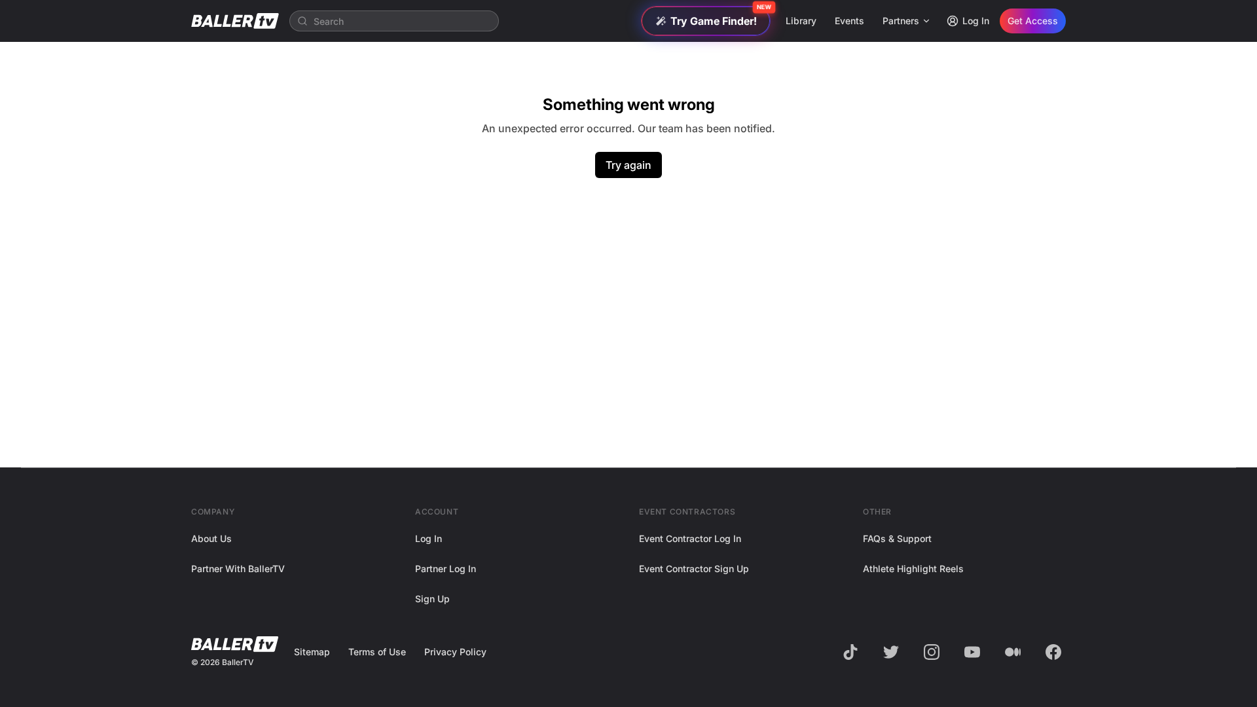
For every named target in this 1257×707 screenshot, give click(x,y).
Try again (628, 165)
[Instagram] (931, 652)
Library (801, 20)
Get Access (1033, 20)
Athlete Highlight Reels (913, 568)
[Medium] (1012, 652)
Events (849, 20)
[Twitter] (891, 652)
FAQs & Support (897, 538)
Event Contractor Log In (690, 538)
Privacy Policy (455, 651)
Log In (975, 20)
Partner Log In (445, 568)
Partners (901, 20)
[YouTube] (972, 652)
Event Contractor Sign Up (694, 568)
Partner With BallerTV (238, 568)
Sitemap (312, 651)
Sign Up (432, 598)
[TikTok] (850, 652)
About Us (211, 538)
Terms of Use (377, 651)
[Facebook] (1053, 652)
